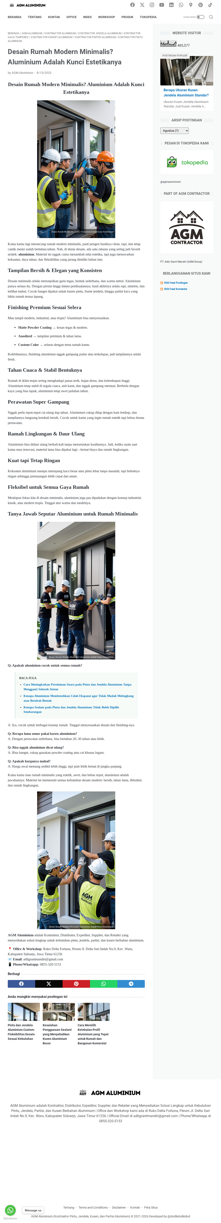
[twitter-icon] (142, 5)
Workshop (106, 17)
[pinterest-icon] (200, 5)
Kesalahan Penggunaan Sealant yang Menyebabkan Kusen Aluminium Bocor (57, 1034)
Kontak (54, 17)
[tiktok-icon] (210, 5)
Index (87, 17)
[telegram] (131, 984)
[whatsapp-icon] (181, 5)
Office (71, 17)
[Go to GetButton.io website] (10, 1218)
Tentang (35, 17)
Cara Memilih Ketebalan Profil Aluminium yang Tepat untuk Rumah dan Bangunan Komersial (93, 1034)
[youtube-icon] (162, 5)
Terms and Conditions (93, 1207)
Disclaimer (119, 1207)
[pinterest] (76, 984)
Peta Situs (151, 1207)
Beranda (14, 17)
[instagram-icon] (152, 5)
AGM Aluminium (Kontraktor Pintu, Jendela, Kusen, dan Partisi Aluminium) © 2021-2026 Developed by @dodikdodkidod (110, 1216)
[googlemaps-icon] (191, 5)
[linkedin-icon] (171, 5)
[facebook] (21, 984)
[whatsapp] (103, 984)
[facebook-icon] (132, 5)
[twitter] (49, 984)
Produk (127, 17)
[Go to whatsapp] (10, 1210)
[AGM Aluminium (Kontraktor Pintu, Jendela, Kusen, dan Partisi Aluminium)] (31, 5)
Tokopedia (148, 17)
